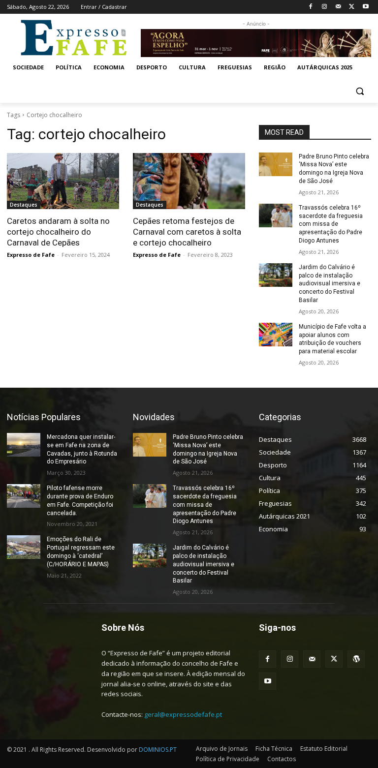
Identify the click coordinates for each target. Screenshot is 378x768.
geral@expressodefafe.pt (183, 714)
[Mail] (338, 7)
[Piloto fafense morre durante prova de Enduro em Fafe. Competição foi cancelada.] (23, 496)
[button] (359, 91)
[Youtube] (365, 7)
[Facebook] (310, 7)
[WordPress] (356, 659)
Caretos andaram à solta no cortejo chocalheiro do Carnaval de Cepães (58, 231)
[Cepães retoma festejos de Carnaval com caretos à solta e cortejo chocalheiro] (189, 181)
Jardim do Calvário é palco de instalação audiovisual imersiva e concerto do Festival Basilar (329, 284)
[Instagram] (324, 7)
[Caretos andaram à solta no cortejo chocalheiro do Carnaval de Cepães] (63, 181)
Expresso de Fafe (31, 254)
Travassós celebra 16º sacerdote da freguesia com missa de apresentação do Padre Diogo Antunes (331, 224)
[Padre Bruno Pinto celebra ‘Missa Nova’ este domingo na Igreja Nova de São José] (275, 164)
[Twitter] (351, 7)
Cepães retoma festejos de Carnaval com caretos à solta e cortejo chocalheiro (187, 231)
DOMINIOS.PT (158, 749)
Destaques (23, 204)
